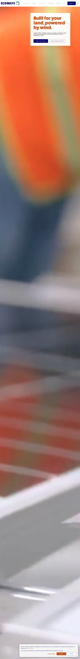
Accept (61, 653)
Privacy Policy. (31, 648)
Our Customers (51, 3)
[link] (10, 3)
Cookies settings (51, 653)
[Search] (77, 3)
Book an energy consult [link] (56, 41)
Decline (71, 653)
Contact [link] (71, 3)
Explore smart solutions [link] (40, 41)
